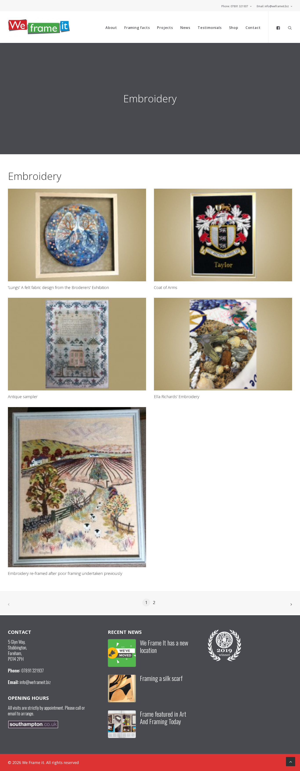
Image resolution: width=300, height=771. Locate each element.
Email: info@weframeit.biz (273, 6)
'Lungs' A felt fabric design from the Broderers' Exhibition (58, 287)
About (111, 27)
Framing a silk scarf (161, 678)
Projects (165, 27)
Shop (233, 27)
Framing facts (137, 27)
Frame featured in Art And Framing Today (163, 717)
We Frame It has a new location (164, 646)
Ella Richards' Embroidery (176, 396)
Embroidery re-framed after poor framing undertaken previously (65, 573)
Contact (253, 27)
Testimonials (210, 27)
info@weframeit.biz (35, 682)
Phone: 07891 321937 (234, 6)
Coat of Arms (165, 287)
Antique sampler (23, 396)
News (185, 27)
